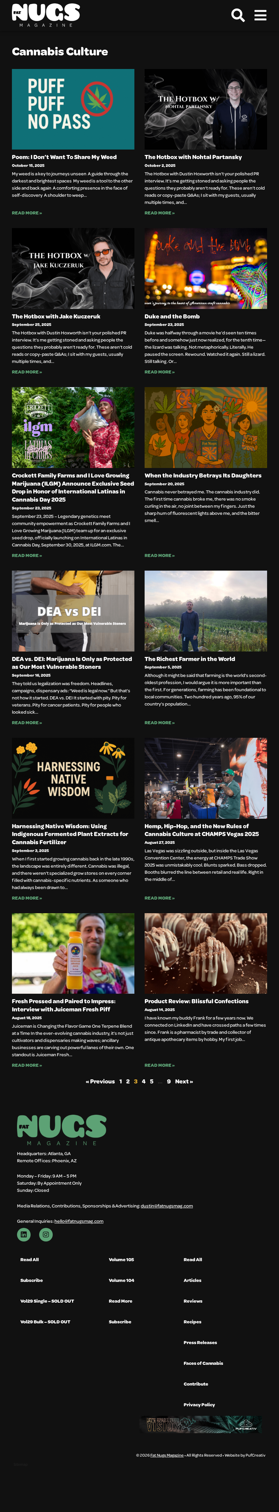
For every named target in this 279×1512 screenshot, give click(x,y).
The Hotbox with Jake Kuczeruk (56, 316)
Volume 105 (121, 1259)
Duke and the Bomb (172, 316)
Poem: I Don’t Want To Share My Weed (64, 157)
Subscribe (31, 1280)
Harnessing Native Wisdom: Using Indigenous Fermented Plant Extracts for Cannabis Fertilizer (70, 834)
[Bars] (260, 15)
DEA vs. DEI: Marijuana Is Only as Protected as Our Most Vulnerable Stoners (72, 663)
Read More (120, 1301)
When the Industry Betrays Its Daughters (203, 475)
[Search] (238, 15)
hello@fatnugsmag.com (78, 1221)
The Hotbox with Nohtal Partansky (193, 157)
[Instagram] (46, 1234)
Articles (192, 1280)
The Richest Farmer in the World (190, 659)
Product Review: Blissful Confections (197, 1001)
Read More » (27, 212)
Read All (29, 1259)
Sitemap (21, 1464)
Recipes (192, 1321)
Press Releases (200, 1342)
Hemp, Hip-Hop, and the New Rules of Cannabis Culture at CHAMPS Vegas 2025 (202, 830)
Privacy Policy (199, 1404)
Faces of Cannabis (203, 1363)
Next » (184, 1081)
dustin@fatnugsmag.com (167, 1205)
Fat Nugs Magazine (167, 1455)
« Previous (100, 1081)
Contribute (196, 1383)
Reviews (193, 1301)
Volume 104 (121, 1280)
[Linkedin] (24, 1234)
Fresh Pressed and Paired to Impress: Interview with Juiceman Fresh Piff (64, 1005)
